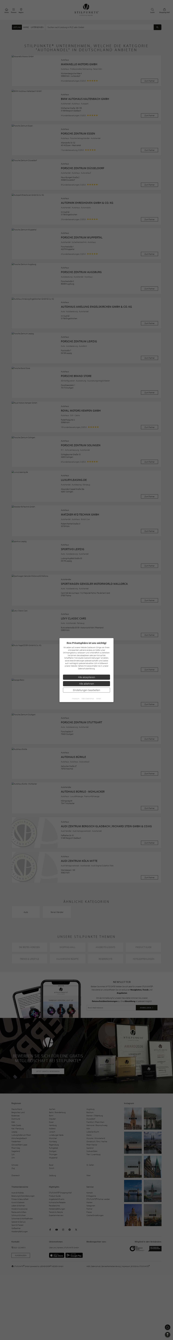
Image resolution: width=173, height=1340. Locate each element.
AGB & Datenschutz (87, 698)
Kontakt (98, 698)
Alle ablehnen (86, 683)
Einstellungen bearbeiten (86, 690)
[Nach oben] (167, 1334)
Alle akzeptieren (86, 677)
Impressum (75, 698)
